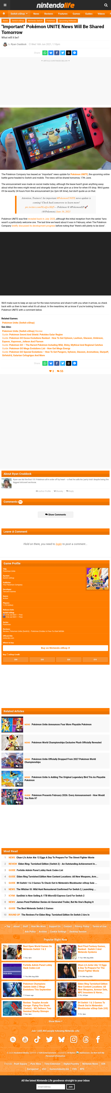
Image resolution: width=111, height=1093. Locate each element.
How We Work (38, 926)
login (59, 544)
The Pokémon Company (12, 585)
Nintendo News (90, 1064)
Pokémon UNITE (79, 174)
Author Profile (44, 491)
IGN (103, 1064)
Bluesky (59, 491)
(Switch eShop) (18, 322)
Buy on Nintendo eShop (54, 648)
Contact (68, 926)
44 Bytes (71, 1053)
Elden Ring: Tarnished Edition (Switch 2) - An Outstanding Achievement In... (53, 864)
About (16, 926)
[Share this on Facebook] (56, 52)
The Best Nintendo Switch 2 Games (31, 908)
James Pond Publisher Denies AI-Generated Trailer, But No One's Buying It (51, 902)
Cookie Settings (58, 931)
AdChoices (84, 1053)
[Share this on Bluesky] (50, 52)
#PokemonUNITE (66, 198)
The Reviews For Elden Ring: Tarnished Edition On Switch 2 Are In (49, 914)
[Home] (4, 13)
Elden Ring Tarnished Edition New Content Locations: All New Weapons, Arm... (53, 876)
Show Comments (57, 514)
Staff (25, 926)
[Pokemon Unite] (55, 139)
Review (22, 331)
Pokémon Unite (9, 571)
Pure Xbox (35, 1064)
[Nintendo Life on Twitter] (49, 1040)
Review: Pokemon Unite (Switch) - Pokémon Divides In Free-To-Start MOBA (33, 631)
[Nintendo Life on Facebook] (98, 1040)
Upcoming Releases (67, 21)
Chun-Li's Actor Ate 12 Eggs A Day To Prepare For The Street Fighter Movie (51, 857)
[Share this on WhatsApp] (45, 52)
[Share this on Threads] (68, 52)
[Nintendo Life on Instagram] (73, 1040)
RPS (82, 1069)
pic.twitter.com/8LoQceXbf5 (39, 207)
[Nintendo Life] (55, 5)
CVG (74, 1069)
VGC (44, 1069)
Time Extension (52, 1064)
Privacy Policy (82, 926)
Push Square (20, 1064)
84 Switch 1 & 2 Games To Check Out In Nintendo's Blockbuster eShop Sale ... (53, 883)
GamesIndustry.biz (59, 1069)
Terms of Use (99, 926)
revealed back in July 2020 (41, 218)
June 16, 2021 (63, 211)
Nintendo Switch (35, 21)
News (5, 21)
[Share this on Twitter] (62, 52)
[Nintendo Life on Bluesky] (61, 1040)
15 (19, 766)
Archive (43, 931)
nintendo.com (8, 638)
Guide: (32, 334)
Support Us (55, 926)
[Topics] (5, 5)
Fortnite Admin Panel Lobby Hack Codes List (36, 870)
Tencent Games (9, 591)
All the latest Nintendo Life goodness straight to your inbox (55, 1080)
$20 (68, 659)
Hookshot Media (21, 1053)
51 (19, 802)
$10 (95, 659)
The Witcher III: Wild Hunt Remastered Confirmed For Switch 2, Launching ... (52, 889)
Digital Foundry (71, 1064)
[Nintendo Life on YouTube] (25, 1040)
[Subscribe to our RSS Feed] (13, 1040)
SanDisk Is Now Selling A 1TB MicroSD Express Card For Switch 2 (46, 895)
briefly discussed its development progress (33, 225)
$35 (42, 659)
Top (8, 926)
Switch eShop (18, 21)
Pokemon (51, 21)
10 (19, 748)
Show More (55, 1021)
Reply (71, 491)
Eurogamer (33, 1069)
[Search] (106, 5)
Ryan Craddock (18, 44)
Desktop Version (78, 931)
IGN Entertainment (47, 1053)
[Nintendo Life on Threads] (86, 1040)
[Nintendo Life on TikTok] (37, 1040)
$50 (15, 659)
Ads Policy (30, 931)
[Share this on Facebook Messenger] (74, 52)
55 (61, 371)
